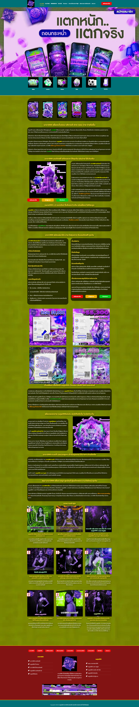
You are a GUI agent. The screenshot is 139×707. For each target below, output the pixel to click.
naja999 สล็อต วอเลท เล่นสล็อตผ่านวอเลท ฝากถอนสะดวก (40, 535)
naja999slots (42, 226)
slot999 (47, 3)
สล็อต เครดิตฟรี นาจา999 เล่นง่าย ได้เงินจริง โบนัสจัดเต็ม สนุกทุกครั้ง (98, 577)
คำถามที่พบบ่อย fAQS (74, 3)
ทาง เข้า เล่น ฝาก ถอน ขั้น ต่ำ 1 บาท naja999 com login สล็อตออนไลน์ (98, 535)
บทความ (93, 3)
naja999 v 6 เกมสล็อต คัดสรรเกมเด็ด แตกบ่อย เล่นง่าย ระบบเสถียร (98, 619)
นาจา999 (42, 3)
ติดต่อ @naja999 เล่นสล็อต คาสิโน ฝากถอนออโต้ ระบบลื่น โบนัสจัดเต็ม (40, 577)
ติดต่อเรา (65, 3)
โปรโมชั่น (60, 3)
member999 (54, 3)
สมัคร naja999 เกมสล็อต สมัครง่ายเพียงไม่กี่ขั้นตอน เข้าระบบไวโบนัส (41, 619)
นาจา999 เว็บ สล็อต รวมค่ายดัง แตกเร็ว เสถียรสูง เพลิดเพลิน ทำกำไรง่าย (69, 577)
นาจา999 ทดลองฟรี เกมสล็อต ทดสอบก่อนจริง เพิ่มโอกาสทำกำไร (69, 619)
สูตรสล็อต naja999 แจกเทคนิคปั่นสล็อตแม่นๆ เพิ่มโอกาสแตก (69, 535)
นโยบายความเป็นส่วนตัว (85, 3)
